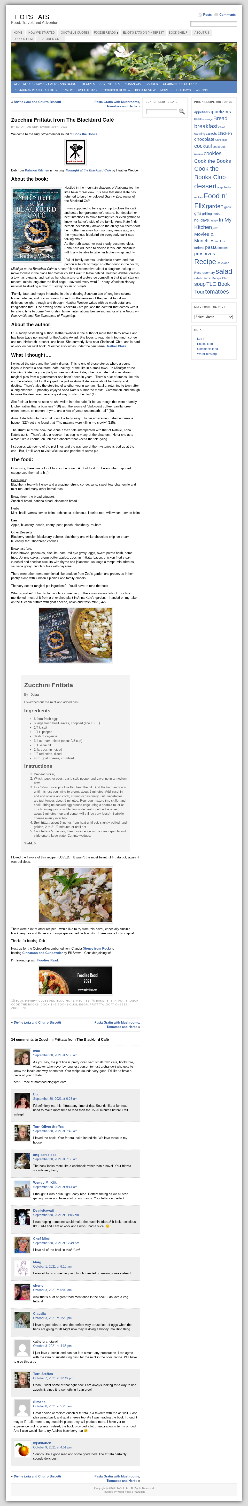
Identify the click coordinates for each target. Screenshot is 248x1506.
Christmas (221, 139)
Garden (152, 84)
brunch (132, 1000)
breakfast (115, 1000)
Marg (37, 1262)
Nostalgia (132, 84)
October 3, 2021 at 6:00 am (52, 1290)
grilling (207, 213)
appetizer (201, 112)
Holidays (183, 90)
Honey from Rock (97, 948)
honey (213, 220)
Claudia (39, 1313)
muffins (220, 241)
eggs (83, 1004)
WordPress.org (207, 354)
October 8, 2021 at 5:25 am (52, 1406)
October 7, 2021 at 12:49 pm (53, 1378)
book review (145, 90)
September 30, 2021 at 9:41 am (55, 1187)
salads (198, 278)
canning (199, 133)
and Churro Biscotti (37, 102)
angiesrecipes (44, 1155)
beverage (207, 119)
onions (199, 248)
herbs (216, 213)
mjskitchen (42, 1443)
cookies (213, 153)
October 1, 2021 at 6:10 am (52, 1266)
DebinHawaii (43, 1210)
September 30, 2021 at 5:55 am (55, 1055)
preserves (204, 253)
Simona (39, 1402)
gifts (197, 213)
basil (100, 1000)
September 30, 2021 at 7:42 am (55, 1131)
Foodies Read (47, 960)
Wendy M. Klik (45, 1182)
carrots (211, 133)
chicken (225, 133)
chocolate (204, 139)
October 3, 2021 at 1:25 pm (52, 1318)
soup (200, 284)
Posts (207, 14)
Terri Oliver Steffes (48, 1127)
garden (215, 206)
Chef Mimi (41, 1238)
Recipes (88, 84)
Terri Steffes (43, 1374)
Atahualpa (139, 1491)
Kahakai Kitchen (37, 170)
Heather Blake (116, 346)
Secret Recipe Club (215, 278)
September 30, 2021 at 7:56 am (55, 1159)
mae (36, 1051)
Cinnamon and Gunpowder (42, 953)
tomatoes (217, 291)
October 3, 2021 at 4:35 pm (52, 1346)
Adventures (110, 84)
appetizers (220, 111)
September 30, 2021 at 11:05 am (56, 1215)
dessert (205, 186)
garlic (228, 207)
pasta (211, 247)
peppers (223, 248)
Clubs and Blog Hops (180, 84)
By (26, 694)
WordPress (124, 1491)
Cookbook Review (115, 90)
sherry (38, 1285)
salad (224, 271)
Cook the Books (25, 1004)
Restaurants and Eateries (35, 90)
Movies (165, 90)
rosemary (208, 272)
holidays (201, 220)
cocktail (203, 146)
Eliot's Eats (30, 17)
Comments (227, 14)
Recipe (205, 262)
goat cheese (116, 1004)
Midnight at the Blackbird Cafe (88, 170)
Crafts (67, 90)
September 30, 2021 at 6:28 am (55, 1098)
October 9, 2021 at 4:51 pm (52, 1447)
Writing (202, 90)
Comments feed (207, 349)
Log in (201, 338)
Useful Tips (87, 90)
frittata (97, 1004)
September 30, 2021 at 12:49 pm (56, 1243)
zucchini (18, 1008)
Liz (35, 1094)
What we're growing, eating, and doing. (45, 84)
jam (215, 228)
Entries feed (205, 344)
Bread (220, 118)
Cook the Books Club (59, 1004)
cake (221, 127)
